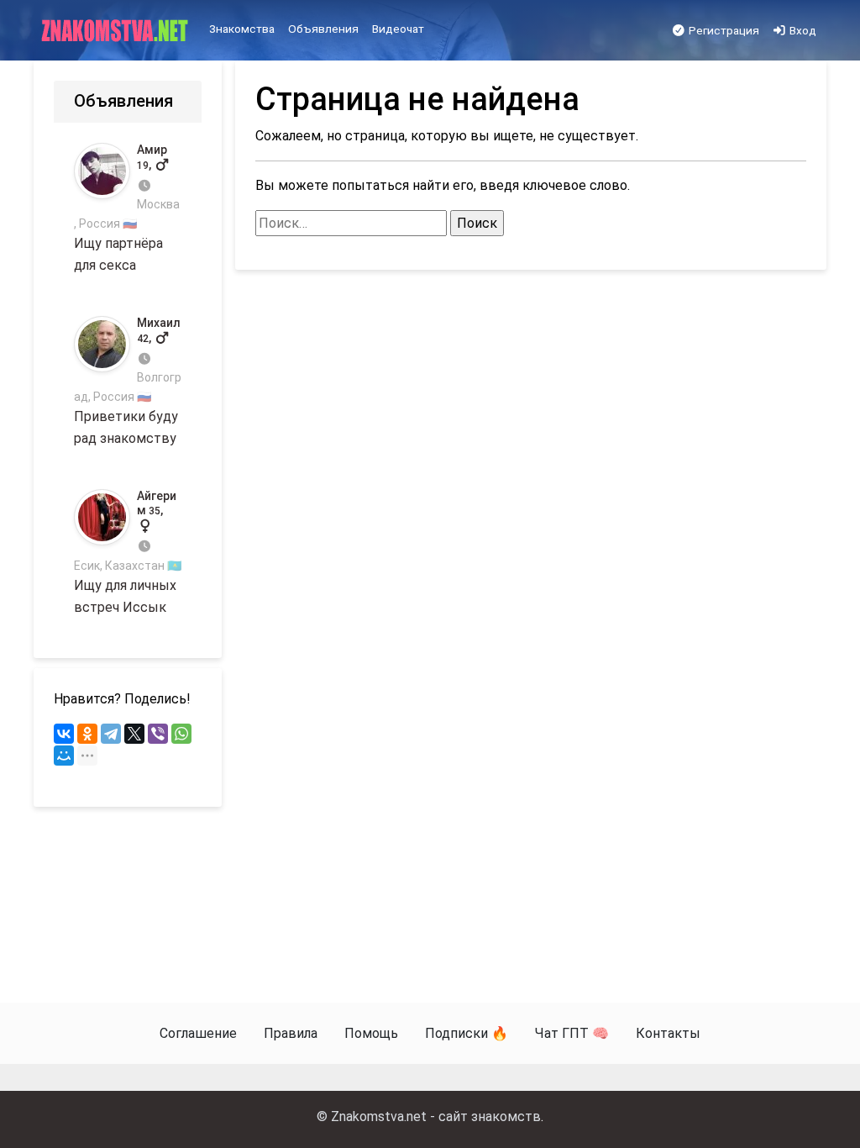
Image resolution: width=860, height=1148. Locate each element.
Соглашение (198, 1033)
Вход (801, 30)
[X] (134, 734)
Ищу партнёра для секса (127, 208)
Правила (290, 1033)
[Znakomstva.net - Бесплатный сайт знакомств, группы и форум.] (116, 31)
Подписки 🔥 (466, 1033)
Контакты (668, 1033)
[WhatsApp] (181, 734)
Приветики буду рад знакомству (127, 381)
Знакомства (242, 28)
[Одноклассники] (87, 734)
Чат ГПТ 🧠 (572, 1033)
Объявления (323, 28)
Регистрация (722, 30)
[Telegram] (111, 734)
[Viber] (158, 734)
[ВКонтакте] (64, 734)
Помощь (371, 1033)
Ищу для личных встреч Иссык (127, 551)
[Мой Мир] (64, 755)
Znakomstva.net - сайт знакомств (436, 1116)
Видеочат (398, 28)
